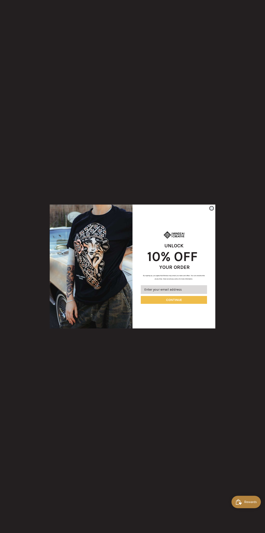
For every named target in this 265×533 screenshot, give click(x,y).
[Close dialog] (212, 208)
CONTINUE (174, 300)
